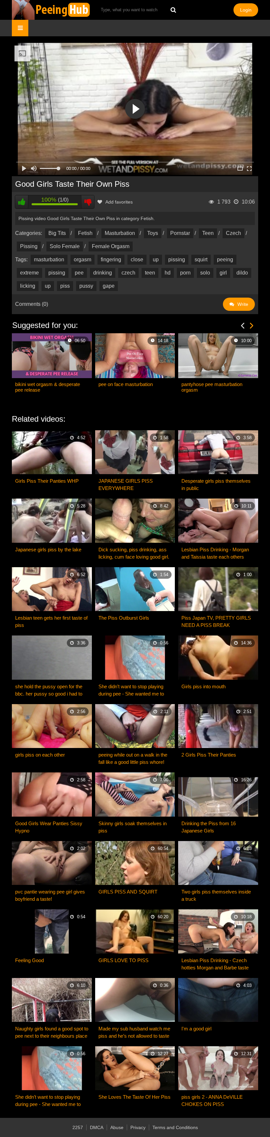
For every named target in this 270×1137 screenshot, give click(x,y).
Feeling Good (29, 960)
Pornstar (180, 233)
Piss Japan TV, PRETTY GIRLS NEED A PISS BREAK (216, 621)
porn (185, 273)
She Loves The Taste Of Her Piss (134, 1097)
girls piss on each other (40, 755)
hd (168, 273)
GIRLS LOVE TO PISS (123, 960)
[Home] (51, 10)
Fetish (85, 233)
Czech (233, 233)
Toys (152, 233)
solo (205, 273)
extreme (29, 273)
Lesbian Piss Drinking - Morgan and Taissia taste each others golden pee (215, 554)
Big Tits (57, 233)
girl (223, 273)
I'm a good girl (196, 1028)
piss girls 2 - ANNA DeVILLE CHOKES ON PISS (212, 1100)
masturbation (49, 259)
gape (109, 286)
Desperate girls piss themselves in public (216, 484)
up (156, 259)
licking (27, 286)
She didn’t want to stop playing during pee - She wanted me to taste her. (131, 691)
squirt (201, 259)
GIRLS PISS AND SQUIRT (127, 891)
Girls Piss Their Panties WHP (47, 481)
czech (128, 273)
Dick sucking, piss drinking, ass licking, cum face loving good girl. (133, 553)
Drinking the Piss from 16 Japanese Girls (208, 827)
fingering (111, 259)
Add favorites (119, 202)
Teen (208, 233)
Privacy (138, 1127)
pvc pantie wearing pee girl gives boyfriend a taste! (50, 895)
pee (79, 273)
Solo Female (65, 246)
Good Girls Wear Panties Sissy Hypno (48, 827)
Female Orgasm (110, 246)
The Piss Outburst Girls (123, 618)
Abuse (116, 1127)
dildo (242, 273)
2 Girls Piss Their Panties (208, 755)
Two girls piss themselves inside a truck (216, 895)
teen (150, 273)
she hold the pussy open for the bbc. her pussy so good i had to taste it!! (48, 691)
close (137, 259)
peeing (225, 259)
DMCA (96, 1127)
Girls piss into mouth (203, 686)
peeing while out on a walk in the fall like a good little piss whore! (132, 758)
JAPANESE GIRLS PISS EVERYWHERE (125, 484)
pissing (176, 259)
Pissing (29, 246)
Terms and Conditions (175, 1127)
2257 (77, 1127)
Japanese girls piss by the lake (48, 549)
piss (65, 286)
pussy (86, 286)
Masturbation (120, 233)
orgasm (82, 259)
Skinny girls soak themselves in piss (132, 827)
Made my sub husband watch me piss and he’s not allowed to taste (134, 1032)
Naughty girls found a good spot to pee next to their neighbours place (51, 1032)
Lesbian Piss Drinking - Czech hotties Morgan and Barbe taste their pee (215, 964)
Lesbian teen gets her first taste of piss (51, 621)
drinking (102, 273)
